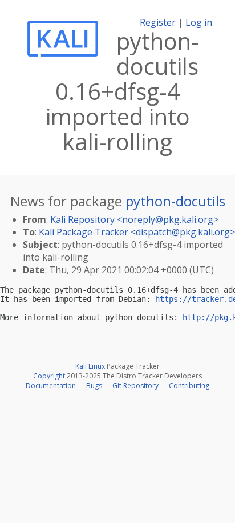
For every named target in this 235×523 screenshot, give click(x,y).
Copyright (49, 376)
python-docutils (175, 200)
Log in (198, 22)
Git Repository (135, 385)
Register (158, 22)
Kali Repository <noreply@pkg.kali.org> (134, 219)
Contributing (189, 385)
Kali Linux (90, 366)
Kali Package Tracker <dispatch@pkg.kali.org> (137, 232)
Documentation (51, 385)
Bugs (94, 385)
